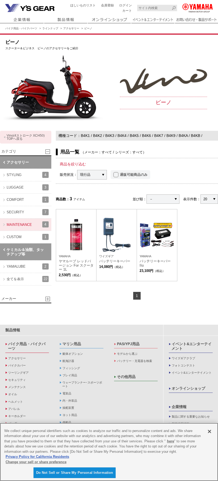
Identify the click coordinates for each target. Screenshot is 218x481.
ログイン (125, 5)
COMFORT (26, 200)
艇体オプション (72, 353)
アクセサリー (71, 28)
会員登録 (107, 5)
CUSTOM (26, 237)
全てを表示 (27, 279)
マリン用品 (71, 344)
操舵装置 (68, 407)
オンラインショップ (188, 388)
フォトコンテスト (183, 365)
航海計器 (68, 360)
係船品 (66, 422)
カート (127, 11)
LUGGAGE (26, 187)
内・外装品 (69, 400)
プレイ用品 (69, 375)
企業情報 (179, 407)
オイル (12, 394)
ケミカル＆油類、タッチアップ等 (25, 251)
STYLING (26, 175)
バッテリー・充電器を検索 (134, 360)
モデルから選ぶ (127, 353)
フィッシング (71, 368)
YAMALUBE (26, 266)
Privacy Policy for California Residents (37, 457)
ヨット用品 (69, 415)
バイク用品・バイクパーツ (21, 28)
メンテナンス (17, 387)
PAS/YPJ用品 (128, 344)
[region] (109, 452)
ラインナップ (50, 28)
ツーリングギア (18, 372)
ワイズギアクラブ (183, 358)
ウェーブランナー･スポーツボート (82, 384)
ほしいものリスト (83, 5)
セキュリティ (17, 379)
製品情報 (12, 330)
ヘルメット (15, 401)
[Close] (209, 431)
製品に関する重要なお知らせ (191, 416)
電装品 (66, 393)
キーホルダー (17, 416)
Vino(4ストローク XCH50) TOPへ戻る (26, 137)
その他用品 (126, 376)
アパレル (14, 408)
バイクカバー (17, 365)
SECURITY (26, 212)
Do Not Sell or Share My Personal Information (74, 473)
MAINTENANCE (26, 224)
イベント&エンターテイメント (191, 346)
